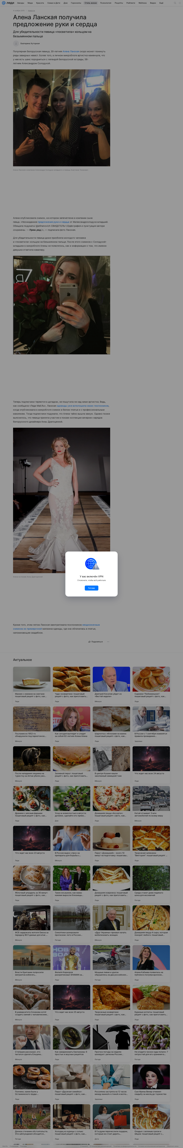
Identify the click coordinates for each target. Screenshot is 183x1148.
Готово (91, 588)
